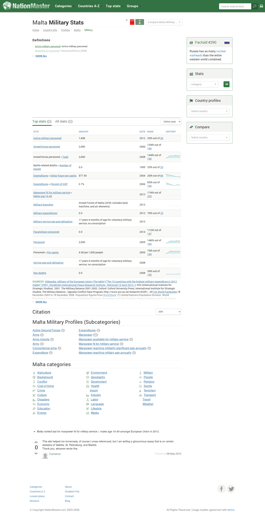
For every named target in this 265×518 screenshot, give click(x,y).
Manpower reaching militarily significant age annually (113, 348)
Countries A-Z (37, 491)
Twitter (231, 488)
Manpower (85, 335)
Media (95, 413)
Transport (150, 395)
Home (35, 30)
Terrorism (150, 390)
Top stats (41, 121)
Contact (69, 496)
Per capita (53, 252)
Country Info (50, 30)
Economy (43, 404)
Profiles (65, 30)
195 (149, 274)
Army (36, 344)
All (226, 84)
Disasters (43, 399)
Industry (96, 395)
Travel (147, 399)
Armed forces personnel (46, 146)
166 (149, 148)
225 (149, 196)
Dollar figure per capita (63, 175)
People (148, 377)
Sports (148, 386)
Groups (133, 6)
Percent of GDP (59, 184)
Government (99, 381)
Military (148, 372)
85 (161, 175)
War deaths (39, 273)
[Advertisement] (106, 86)
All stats (63, 121)
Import (94, 390)
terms (231, 510)
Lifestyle (96, 408)
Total (65, 157)
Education (43, 408)
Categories (64, 6)
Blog (67, 501)
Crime (41, 390)
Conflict (42, 381)
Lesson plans (37, 496)
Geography (98, 377)
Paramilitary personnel (46, 232)
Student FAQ (72, 491)
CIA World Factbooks (165, 292)
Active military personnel (47, 138)
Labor (94, 399)
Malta (77, 30)
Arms (36, 335)
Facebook (221, 488)
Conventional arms (45, 348)
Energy (42, 413)
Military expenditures (45, 213)
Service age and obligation (48, 262)
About (68, 486)
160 (149, 158)
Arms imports (41, 339)
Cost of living (45, 386)
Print (261, 8)
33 (161, 167)
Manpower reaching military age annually (105, 352)
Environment (99, 372)
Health (95, 386)
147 (149, 233)
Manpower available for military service (104, 339)
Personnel (39, 242)
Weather (148, 404)
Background (45, 377)
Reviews (34, 501)
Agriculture (44, 372)
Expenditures (40, 175)
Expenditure (40, 352)
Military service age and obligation (52, 221)
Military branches (43, 204)
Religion (149, 381)
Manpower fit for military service (51, 192)
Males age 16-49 (42, 196)
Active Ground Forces (46, 330)
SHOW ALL (41, 55)
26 (161, 138)
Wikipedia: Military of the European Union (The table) (75, 281)
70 (161, 213)
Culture (42, 395)
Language (97, 404)
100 (149, 186)
